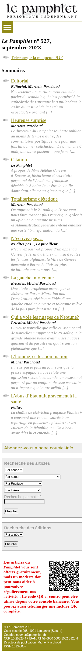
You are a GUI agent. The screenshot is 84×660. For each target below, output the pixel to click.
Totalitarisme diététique (34, 199)
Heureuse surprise (28, 120)
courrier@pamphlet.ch (31, 634)
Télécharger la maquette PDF (37, 57)
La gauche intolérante (32, 277)
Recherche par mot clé (23, 497)
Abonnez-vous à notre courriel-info (38, 447)
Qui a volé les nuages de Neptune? (45, 317)
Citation (19, 159)
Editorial (19, 81)
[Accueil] (42, 10)
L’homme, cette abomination (39, 356)
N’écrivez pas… (27, 238)
